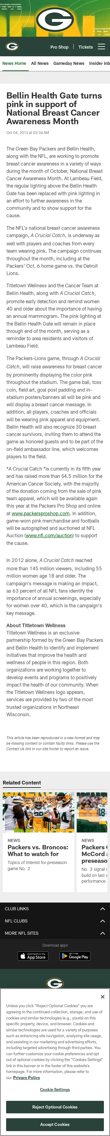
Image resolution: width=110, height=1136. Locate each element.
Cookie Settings (55, 1089)
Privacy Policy (26, 1077)
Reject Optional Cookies (55, 1106)
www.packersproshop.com (41, 513)
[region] (55, 1062)
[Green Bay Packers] (55, 984)
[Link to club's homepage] (12, 44)
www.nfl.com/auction (49, 535)
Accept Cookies (55, 1124)
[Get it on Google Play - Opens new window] (75, 959)
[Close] (102, 997)
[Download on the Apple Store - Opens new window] (33, 957)
